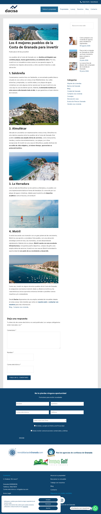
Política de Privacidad (57, 426)
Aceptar (48, 500)
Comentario (11, 330)
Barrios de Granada (73, 86)
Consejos (70, 96)
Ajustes (48, 508)
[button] (95, 508)
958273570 (85, 2)
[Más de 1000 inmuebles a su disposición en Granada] (11, 12)
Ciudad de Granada (73, 91)
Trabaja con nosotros (57, 482)
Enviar (21, 438)
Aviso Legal (7, 493)
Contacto (53, 490)
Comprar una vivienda (20, 307)
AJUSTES (25, 507)
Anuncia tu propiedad (57, 475)
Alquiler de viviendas (74, 83)
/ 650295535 (93, 2)
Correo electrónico (14, 364)
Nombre (10, 352)
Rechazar (48, 504)
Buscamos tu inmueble (58, 479)
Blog (10, 307)
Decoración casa (73, 99)
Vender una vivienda (74, 104)
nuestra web (42, 302)
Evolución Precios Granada (76, 101)
